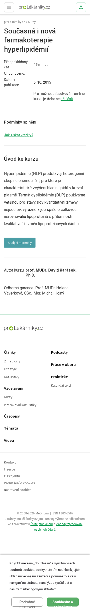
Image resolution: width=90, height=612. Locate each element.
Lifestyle (10, 369)
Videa (9, 440)
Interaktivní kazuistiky (20, 405)
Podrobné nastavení (27, 603)
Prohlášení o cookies (19, 483)
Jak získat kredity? (18, 135)
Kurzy (32, 22)
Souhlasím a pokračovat (62, 603)
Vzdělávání (13, 388)
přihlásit (66, 99)
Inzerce (9, 469)
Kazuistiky (11, 377)
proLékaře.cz (25, 9)
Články (10, 352)
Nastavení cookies (18, 490)
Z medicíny (12, 361)
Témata (11, 428)
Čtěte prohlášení (41, 524)
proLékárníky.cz (14, 22)
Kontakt (10, 462)
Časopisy (12, 416)
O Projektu (12, 476)
